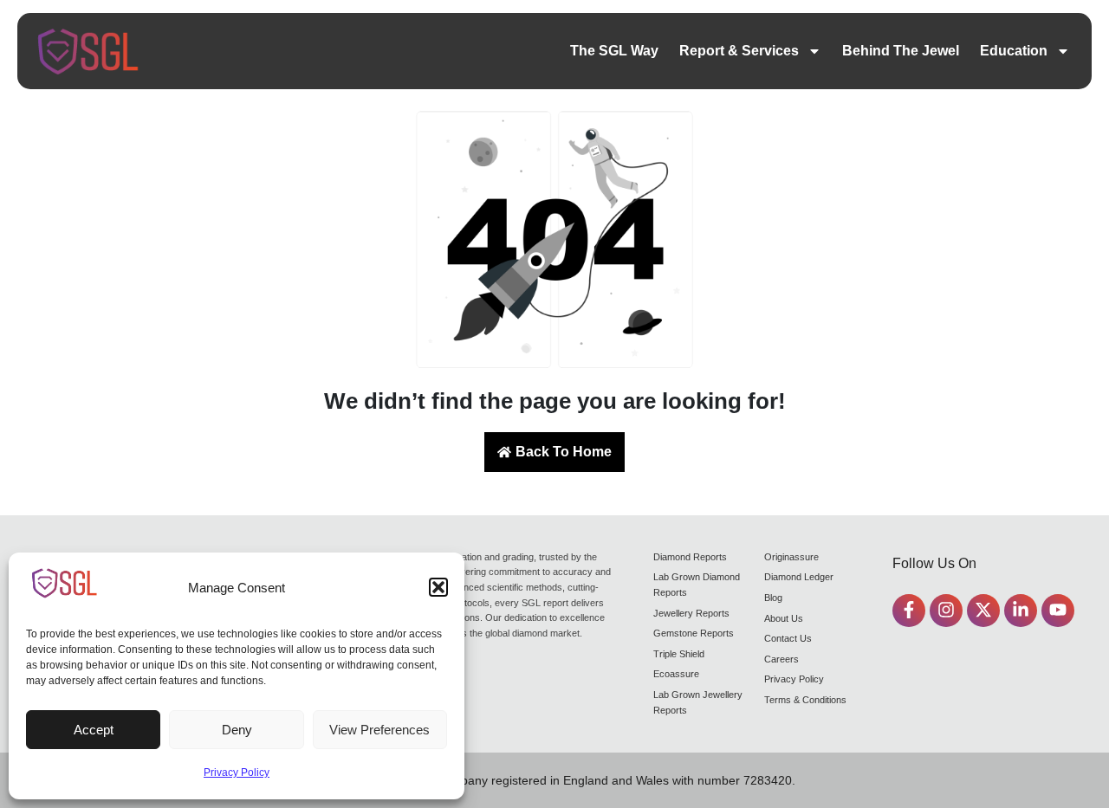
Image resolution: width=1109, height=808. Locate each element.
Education (1013, 50)
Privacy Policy (236, 772)
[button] (438, 587)
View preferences (379, 729)
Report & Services (739, 50)
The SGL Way (614, 50)
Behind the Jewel (900, 50)
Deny (237, 729)
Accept (93, 729)
